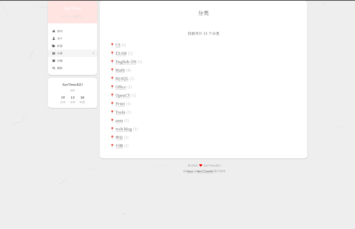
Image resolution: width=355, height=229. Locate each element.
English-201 (126, 61)
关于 (59, 38)
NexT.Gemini (205, 171)
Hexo (190, 171)
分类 (59, 53)
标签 (59, 46)
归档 (59, 60)
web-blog (123, 128)
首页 (59, 31)
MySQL (121, 78)
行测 (119, 145)
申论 (119, 137)
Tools (120, 112)
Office (120, 86)
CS (117, 44)
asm (119, 120)
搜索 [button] (59, 68)
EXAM (121, 53)
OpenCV (122, 95)
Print (120, 103)
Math (120, 70)
